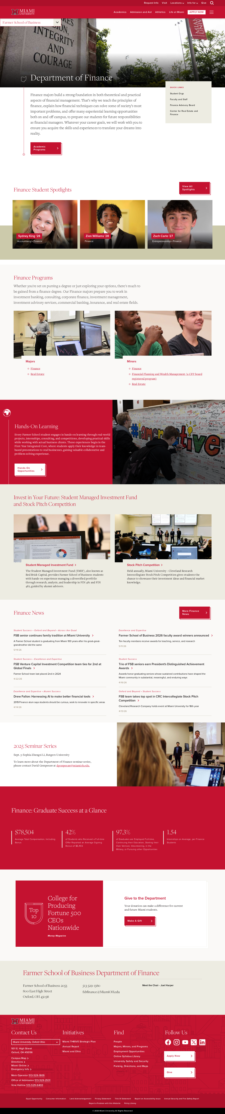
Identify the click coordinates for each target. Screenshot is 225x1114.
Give (203, 3)
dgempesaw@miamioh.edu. (73, 765)
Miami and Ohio (71, 1051)
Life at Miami (176, 12)
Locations (176, 3)
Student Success (23, 630)
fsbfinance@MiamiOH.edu (101, 992)
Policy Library (130, 1103)
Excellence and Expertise (132, 630)
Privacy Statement (103, 1099)
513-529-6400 (34, 1085)
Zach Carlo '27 (163, 236)
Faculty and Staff (179, 99)
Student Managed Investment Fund (49, 565)
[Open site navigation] (211, 12)
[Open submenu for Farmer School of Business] (57, 22)
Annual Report (70, 1046)
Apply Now (196, 12)
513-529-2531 (43, 1080)
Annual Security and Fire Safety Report (181, 1099)
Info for (191, 3)
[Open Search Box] (212, 3)
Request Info (151, 3)
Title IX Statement (123, 1099)
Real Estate (37, 374)
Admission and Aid (141, 12)
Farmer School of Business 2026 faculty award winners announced (163, 635)
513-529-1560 (91, 985)
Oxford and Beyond (45, 630)
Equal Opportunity (34, 1099)
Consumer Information (56, 1099)
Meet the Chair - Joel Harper (158, 985)
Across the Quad (67, 630)
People (118, 1041)
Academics (120, 12)
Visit (164, 3)
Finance (35, 368)
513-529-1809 (37, 1075)
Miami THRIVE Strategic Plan (79, 1041)
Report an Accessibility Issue (148, 1099)
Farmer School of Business (22, 22)
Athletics (160, 12)
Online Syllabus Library (127, 1056)
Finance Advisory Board (182, 105)
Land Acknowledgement (80, 1099)
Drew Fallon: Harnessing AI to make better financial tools (51, 696)
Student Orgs (177, 93)
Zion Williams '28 (97, 236)
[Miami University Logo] (23, 12)
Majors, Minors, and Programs (131, 1046)
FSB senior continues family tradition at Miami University (51, 635)
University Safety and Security (131, 1061)
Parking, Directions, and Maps (131, 1066)
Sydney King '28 (29, 236)
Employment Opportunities (129, 1051)
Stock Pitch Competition (143, 565)
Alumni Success (52, 691)
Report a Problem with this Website (105, 1103)
